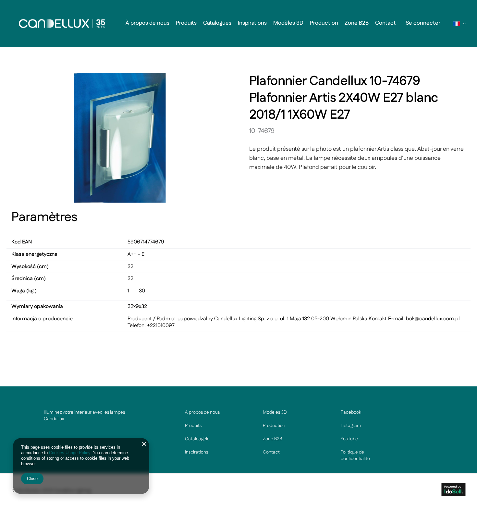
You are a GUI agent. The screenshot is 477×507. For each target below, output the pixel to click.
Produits (186, 23)
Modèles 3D (288, 23)
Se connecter (423, 23)
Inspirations (252, 23)
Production (324, 23)
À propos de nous (147, 23)
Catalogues (217, 23)
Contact (385, 23)
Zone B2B (357, 23)
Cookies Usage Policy (69, 452)
